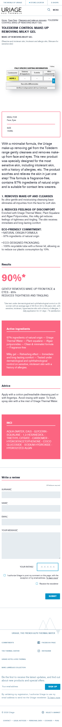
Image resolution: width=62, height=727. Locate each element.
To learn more (52, 578)
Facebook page (49, 643)
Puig (57, 721)
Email (5, 517)
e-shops (55, 2)
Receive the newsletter (49, 584)
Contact (7, 721)
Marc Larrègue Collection (14, 667)
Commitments (8, 643)
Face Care (12, 20)
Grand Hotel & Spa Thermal (14, 659)
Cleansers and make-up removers (32, 20)
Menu (56, 10)
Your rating (27, 567)
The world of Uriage (12, 2)
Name (5, 503)
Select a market (52, 712)
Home (4, 20)
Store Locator (37, 2)
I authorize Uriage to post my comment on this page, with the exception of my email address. (32, 576)
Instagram (46, 651)
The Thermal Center (10, 651)
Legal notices (20, 721)
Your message (10, 530)
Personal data (35, 721)
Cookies (48, 721)
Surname (7, 489)
